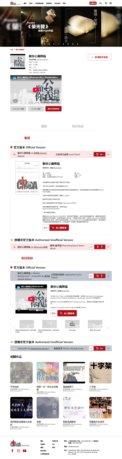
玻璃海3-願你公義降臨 (40, 70)
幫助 (64, 3)
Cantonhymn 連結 (18, 109)
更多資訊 (57, 3)
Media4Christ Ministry (40, 348)
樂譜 (44, 126)
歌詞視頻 (78, 126)
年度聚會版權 (39, 3)
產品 (30, 3)
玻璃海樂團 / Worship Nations (38, 59)
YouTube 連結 (36, 109)
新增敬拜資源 (101, 57)
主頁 (11, 49)
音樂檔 (42, 444)
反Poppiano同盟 (40, 247)
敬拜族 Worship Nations (56, 168)
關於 (25, 3)
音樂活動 (49, 3)
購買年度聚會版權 (53, 109)
